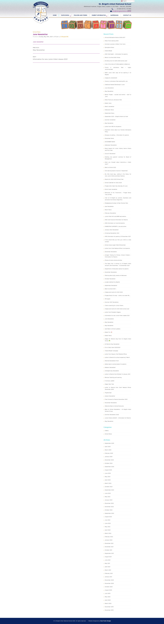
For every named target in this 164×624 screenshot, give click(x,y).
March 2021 (108, 570)
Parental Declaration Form (112, 360)
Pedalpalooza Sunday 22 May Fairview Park (116, 203)
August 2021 (108, 556)
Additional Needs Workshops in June (115, 84)
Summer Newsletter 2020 (112, 414)
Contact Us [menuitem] (127, 15)
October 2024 (108, 463)
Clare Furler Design (105, 621)
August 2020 (108, 590)
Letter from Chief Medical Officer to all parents (117, 248)
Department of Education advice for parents (116, 269)
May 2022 (107, 526)
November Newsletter (111, 272)
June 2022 (108, 523)
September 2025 (109, 443)
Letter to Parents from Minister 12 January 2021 (117, 374)
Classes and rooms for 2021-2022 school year (117, 309)
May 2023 (107, 496)
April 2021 (107, 566)
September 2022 (109, 513)
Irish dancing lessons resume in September (116, 170)
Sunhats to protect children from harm (115, 44)
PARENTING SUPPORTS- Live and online (115, 226)
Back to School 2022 (110, 167)
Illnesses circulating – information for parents (117, 135)
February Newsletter (110, 213)
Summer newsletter (110, 120)
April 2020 (108, 600)
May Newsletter (109, 91)
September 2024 (109, 466)
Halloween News (109, 110)
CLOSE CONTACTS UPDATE (112, 282)
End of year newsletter (111, 189)
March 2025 (108, 450)
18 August (107, 299)
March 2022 (108, 533)
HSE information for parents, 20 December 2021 (118, 236)
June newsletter (38, 42)
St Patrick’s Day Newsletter (112, 344)
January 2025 (108, 456)
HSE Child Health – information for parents (116, 54)
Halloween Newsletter (111, 145)
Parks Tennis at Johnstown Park (113, 100)
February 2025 (109, 453)
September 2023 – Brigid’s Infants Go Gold (116, 116)
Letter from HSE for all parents (113, 126)
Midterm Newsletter (110, 367)
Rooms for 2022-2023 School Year (114, 179)
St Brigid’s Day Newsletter (112, 371)
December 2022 (109, 503)
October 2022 (108, 510)
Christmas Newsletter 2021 (112, 233)
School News (36, 32)
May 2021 (107, 563)
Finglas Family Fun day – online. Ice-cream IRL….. (118, 295)
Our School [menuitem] (65, 15)
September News (109, 113)
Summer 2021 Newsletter (112, 302)
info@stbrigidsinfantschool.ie (121, 11)
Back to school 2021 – (111, 289)
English (124, 1)
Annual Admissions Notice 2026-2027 (115, 37)
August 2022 (108, 516)
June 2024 (108, 473)
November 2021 (109, 546)
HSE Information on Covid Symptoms (115, 223)
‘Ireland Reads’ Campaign (111, 350)
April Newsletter (109, 206)
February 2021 (109, 573)
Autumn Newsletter (110, 153)
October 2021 (108, 550)
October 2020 (108, 586)
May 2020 (107, 596)
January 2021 (108, 576)
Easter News (108, 335)
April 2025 (108, 446)
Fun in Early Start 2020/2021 (112, 347)
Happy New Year (109, 384)
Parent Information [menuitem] (99, 15)
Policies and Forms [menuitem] (80, 15)
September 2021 (109, 553)
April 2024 (108, 480)
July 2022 (107, 520)
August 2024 (108, 470)
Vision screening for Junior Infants (114, 305)
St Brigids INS (64, 36)
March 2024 (108, 483)
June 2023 (108, 493)
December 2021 (109, 543)
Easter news (108, 103)
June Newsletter (109, 88)
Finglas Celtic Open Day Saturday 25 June (116, 186)
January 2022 (108, 540)
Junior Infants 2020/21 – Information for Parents (118, 418)
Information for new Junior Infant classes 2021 (117, 315)
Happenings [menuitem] (114, 15)
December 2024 (109, 460)
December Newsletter (111, 251)
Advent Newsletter (110, 396)
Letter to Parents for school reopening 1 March (117, 357)
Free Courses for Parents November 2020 (116, 399)
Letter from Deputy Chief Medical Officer (116, 354)
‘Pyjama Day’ (108, 392)
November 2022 (109, 506)
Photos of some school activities (113, 260)
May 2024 (107, 476)
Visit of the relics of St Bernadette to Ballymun (117, 64)
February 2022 (109, 536)
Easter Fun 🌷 (108, 332)
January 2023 (108, 500)
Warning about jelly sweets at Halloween (116, 275)
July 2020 (107, 593)
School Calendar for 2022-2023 (113, 182)
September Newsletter (111, 285)
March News (108, 209)
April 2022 (108, 530)
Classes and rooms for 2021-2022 (114, 292)
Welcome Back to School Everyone (114, 406)
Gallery (107, 430)
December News (109, 138)
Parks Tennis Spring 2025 (111, 40)
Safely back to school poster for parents (115, 364)
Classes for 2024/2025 (111, 78)
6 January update (109, 381)
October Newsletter (110, 279)
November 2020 (109, 583)
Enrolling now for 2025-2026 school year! (116, 61)
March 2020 (108, 603)
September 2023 (109, 490)
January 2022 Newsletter (112, 230)
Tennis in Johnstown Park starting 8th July (116, 81)
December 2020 (109, 580)
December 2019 (109, 606)
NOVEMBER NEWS (110, 141)
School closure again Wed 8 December (115, 245)
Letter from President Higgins (113, 312)
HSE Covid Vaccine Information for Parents (116, 219)
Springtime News (109, 47)
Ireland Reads (108, 51)
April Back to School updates (112, 329)
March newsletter (109, 106)
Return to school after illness (112, 57)
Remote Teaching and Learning (113, 377)
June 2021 (107, 560)
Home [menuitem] (54, 15)
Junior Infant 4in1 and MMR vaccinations (115, 216)
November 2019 (109, 610)
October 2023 (108, 486)
